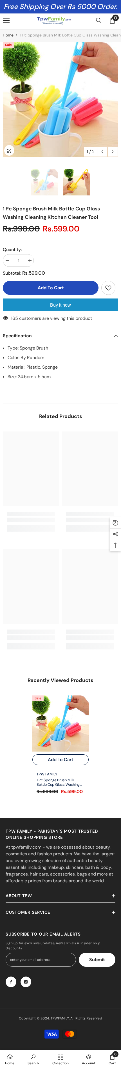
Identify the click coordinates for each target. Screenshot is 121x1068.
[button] (102, 152)
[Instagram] (26, 982)
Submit (97, 960)
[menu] (6, 20)
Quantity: (12, 249)
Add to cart (52, 288)
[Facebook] (11, 982)
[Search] (98, 20)
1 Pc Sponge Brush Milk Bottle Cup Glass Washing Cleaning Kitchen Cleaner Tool (58, 782)
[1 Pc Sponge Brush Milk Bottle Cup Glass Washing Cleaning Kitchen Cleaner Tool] (60, 723)
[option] (60, 99)
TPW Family (47, 774)
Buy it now (60, 305)
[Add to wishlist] (108, 288)
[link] (31, 520)
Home (8, 35)
